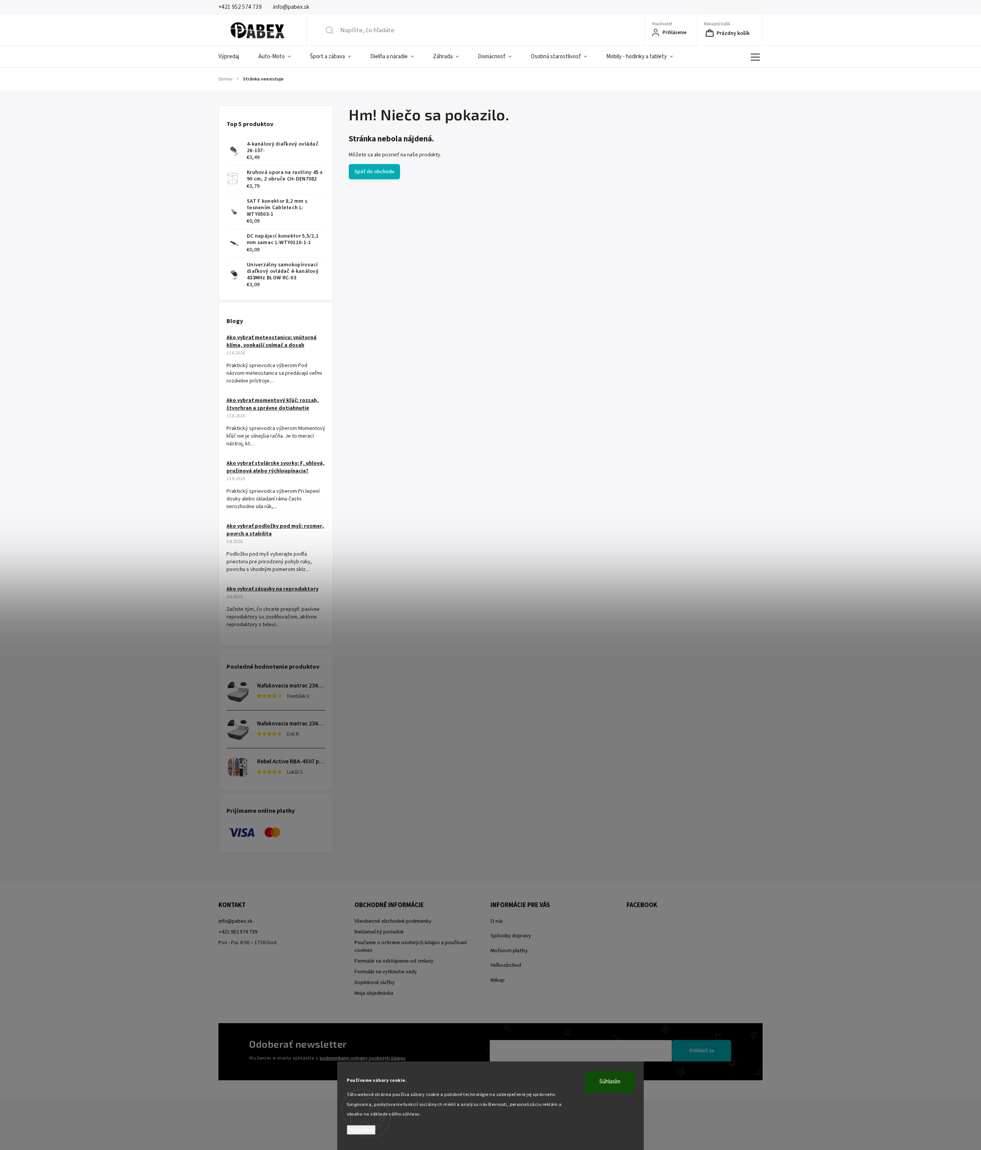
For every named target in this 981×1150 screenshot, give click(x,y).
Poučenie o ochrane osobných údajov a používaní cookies (410, 946)
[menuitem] (233, 56)
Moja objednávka (373, 993)
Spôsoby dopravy (510, 936)
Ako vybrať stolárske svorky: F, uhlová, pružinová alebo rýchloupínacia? (275, 467)
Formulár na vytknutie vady (385, 972)
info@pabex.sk (235, 921)
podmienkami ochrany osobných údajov (362, 1058)
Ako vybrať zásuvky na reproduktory (272, 589)
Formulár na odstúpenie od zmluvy (393, 961)
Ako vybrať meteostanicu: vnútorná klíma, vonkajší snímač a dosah (271, 341)
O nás (496, 921)
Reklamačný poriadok (379, 932)
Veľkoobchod (505, 965)
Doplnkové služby (374, 982)
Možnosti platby (509, 951)
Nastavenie (361, 1130)
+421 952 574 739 (237, 932)
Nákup (497, 980)
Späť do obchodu (374, 172)
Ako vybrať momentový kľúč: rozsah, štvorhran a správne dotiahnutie (272, 404)
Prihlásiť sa (701, 1051)
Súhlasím (609, 1082)
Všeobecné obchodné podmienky (392, 921)
